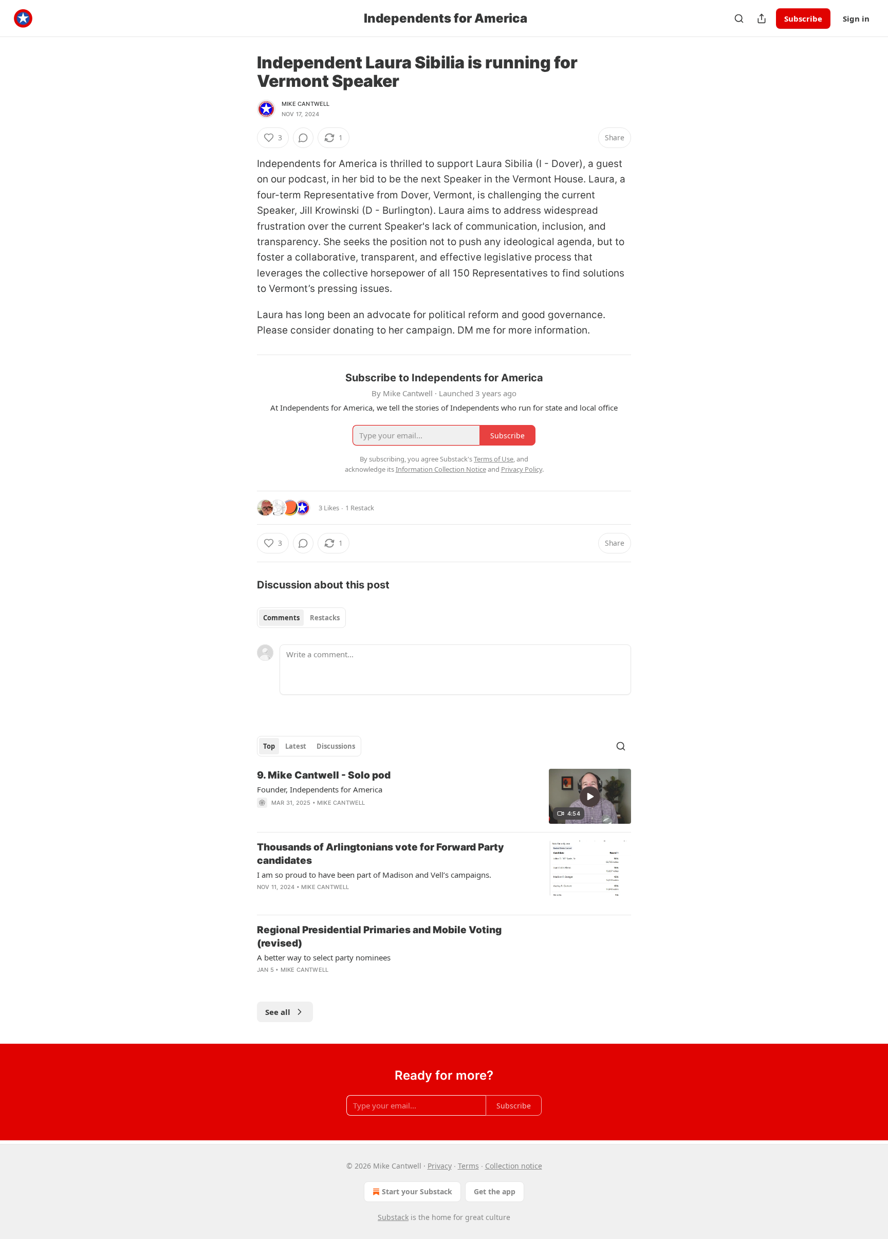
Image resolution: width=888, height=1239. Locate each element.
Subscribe (803, 18)
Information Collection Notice (441, 469)
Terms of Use (493, 459)
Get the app (494, 1191)
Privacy (440, 1166)
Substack (393, 1217)
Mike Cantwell (306, 103)
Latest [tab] (295, 746)
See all (277, 1012)
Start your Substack (417, 1191)
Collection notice (513, 1166)
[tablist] (301, 617)
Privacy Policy (521, 469)
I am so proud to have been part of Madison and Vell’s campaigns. (374, 875)
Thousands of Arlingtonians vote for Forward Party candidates (380, 853)
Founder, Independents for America (319, 789)
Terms (468, 1166)
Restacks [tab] (325, 617)
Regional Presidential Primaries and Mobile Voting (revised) (379, 936)
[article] (444, 796)
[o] (590, 796)
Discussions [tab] (336, 746)
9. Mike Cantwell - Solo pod (324, 775)
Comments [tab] (281, 617)
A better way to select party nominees (324, 957)
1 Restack (359, 507)
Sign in (856, 18)
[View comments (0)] (303, 137)
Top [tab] (269, 746)
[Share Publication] (761, 18)
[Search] (739, 18)
